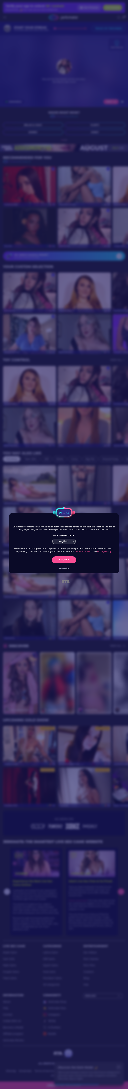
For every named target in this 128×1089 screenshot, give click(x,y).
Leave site (64, 568)
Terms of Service (83, 551)
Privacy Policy (104, 551)
